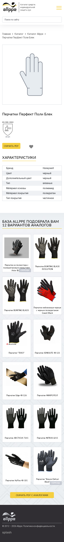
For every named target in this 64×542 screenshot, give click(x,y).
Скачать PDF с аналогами (32, 495)
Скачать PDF (11, 146)
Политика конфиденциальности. (39, 526)
